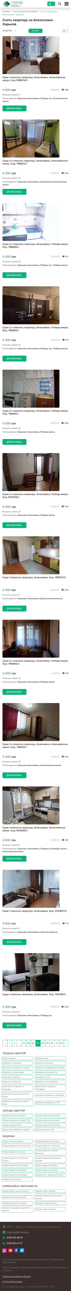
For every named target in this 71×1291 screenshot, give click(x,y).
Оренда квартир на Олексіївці (48, 1115)
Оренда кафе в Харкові (45, 1191)
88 (42, 1043)
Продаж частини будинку (13, 1141)
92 (61, 1043)
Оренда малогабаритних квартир (16, 1130)
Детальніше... (14, 108)
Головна (6, 11)
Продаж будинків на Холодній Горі (17, 1146)
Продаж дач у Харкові (12, 1179)
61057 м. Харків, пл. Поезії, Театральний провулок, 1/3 (34, 1226)
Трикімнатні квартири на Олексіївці (50, 1095)
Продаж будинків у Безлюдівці (15, 1175)
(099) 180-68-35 (15, 1237)
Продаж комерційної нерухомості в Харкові (17, 1209)
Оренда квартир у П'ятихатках (48, 1125)
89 (47, 1043)
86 (33, 1043)
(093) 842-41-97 (14, 1243)
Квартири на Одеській (12, 1082)
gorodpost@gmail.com (18, 1232)
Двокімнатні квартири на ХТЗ (48, 1103)
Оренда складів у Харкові (46, 1203)
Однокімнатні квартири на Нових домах (16, 1095)
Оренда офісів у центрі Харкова (16, 1191)
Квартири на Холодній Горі (46, 1072)
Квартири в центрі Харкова (47, 1082)
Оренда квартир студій (45, 1130)
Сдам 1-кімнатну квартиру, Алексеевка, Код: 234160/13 (34, 910)
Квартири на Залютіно (11, 1077)
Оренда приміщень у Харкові (15, 1203)
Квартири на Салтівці (44, 1063)
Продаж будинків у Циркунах (15, 1170)
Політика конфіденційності (16, 1276)
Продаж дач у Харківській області (49, 1175)
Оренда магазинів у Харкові (14, 1197)
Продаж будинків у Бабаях (46, 1165)
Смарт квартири (9, 1058)
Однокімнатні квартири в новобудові (46, 1087)
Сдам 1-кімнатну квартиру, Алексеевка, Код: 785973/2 (34, 577)
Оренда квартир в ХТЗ (12, 1125)
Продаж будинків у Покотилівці (15, 1165)
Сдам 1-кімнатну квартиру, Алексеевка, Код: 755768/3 (34, 994)
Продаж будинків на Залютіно (48, 1146)
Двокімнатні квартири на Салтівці (16, 1068)
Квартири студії (42, 1058)
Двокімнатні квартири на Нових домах (16, 1102)
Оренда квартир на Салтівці (14, 1115)
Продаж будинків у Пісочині (14, 1152)
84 (23, 1043)
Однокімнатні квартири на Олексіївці (13, 1087)
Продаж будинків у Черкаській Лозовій (48, 1159)
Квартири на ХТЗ (42, 1077)
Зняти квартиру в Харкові (25, 11)
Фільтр (35, 31)
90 (52, 1043)
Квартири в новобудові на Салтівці (50, 1068)
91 (57, 1043)
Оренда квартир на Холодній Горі (16, 1120)
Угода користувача (12, 1281)
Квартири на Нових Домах (13, 1072)
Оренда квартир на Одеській (47, 1120)
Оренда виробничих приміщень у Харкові (49, 1197)
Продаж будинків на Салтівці (47, 1141)
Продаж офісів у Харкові (46, 1209)
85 (28, 1043)
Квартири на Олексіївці (12, 1063)
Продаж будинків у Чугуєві (46, 1170)
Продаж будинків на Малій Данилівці (47, 1152)
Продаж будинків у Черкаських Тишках (15, 1159)
